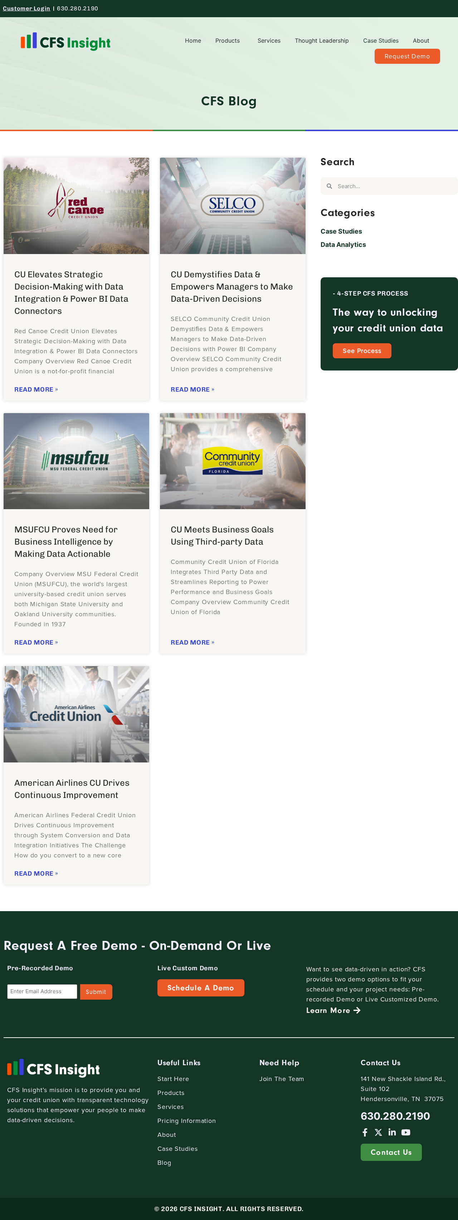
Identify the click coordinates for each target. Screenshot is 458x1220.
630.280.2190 (77, 8)
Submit (96, 992)
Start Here (173, 1078)
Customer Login (26, 8)
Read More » (36, 389)
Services (269, 40)
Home (193, 40)
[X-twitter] (378, 1132)
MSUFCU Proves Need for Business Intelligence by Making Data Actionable (66, 541)
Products (227, 40)
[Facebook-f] (365, 1132)
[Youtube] (405, 1132)
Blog (164, 1162)
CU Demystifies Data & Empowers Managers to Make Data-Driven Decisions (232, 286)
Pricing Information (186, 1120)
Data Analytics (343, 244)
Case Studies (381, 40)
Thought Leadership (322, 40)
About (421, 40)
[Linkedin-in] (392, 1132)
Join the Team (282, 1078)
